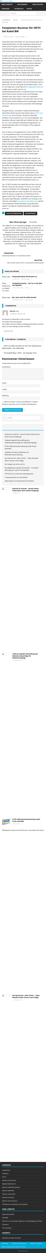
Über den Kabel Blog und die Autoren (13, 1247)
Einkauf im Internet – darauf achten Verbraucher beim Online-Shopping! (25, 489)
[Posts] (9, 427)
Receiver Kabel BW (8, 1191)
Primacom (5, 1224)
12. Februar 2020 (17, 1000)
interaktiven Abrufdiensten (28, 201)
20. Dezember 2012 (18, 287)
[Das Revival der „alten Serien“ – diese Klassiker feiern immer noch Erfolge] (6, 1074)
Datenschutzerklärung (19, 1243)
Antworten (8, 331)
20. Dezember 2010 (17, 300)
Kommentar (6, 367)
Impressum (5, 1243)
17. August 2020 (17, 660)
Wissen (29, 9)
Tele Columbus (7, 1228)
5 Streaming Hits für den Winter (16, 477)
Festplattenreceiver (14, 213)
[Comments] (37, 427)
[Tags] (23, 427)
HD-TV (4, 1177)
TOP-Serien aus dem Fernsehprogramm (19, 474)
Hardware (5, 1173)
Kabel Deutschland (8, 1214)
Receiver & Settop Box (9, 1180)
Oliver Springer (19, 37)
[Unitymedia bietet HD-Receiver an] (6, 277)
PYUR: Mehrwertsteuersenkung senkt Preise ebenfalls (26, 820)
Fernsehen (5, 9)
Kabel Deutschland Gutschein (11, 1238)
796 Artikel (33, 222)
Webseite (5, 395)
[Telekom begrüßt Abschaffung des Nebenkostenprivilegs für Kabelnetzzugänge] (6, 733)
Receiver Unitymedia (8, 1194)
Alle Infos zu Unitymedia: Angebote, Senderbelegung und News (22, 1221)
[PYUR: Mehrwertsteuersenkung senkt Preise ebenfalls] (6, 821)
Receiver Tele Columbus (9, 1201)
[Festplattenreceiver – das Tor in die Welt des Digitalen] (6, 287)
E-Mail (4, 389)
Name (4, 383)
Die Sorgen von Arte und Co (15, 464)
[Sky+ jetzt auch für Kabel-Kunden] (6, 297)
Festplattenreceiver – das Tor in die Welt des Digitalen (27, 284)
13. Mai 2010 (15, 279)
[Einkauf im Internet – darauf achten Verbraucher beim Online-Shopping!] (6, 568)
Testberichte (18, 9)
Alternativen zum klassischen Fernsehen (19, 481)
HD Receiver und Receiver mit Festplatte (15, 1204)
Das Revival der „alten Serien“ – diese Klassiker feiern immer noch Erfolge (26, 996)
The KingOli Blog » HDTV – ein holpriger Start (20, 353)
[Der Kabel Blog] (6, 1)
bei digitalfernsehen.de (34, 87)
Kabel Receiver (37, 4)
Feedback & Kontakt (36, 1243)
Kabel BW (5, 1218)
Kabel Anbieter (7, 4)
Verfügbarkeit (22, 4)
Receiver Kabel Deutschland (11, 1187)
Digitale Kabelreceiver (9, 1184)
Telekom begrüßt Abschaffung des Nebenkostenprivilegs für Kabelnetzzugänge (25, 656)
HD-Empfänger (30, 213)
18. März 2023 (16, 493)
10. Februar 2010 (8, 37)
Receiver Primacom (8, 1197)
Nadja (26, 287)
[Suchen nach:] (23, 13)
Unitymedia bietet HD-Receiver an (24, 277)
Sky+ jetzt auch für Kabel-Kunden (24, 297)
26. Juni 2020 (16, 823)
